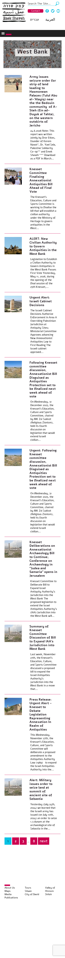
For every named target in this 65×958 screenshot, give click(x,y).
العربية (50, 19)
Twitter (52, 11)
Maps (8, 891)
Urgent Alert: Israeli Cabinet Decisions (40, 301)
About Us (10, 887)
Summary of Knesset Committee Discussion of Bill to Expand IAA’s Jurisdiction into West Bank (42, 637)
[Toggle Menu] (8, 34)
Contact (35, 10)
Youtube (58, 11)
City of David (32, 894)
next (43, 841)
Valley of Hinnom (50, 889)
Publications (11, 897)
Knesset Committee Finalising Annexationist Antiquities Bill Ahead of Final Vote (41, 180)
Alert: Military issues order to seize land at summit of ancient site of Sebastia (41, 789)
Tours (28, 887)
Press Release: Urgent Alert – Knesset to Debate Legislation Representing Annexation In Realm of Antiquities (40, 714)
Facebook (47, 11)
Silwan (28, 891)
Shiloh (48, 894)
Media (8, 894)
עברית (34, 19)
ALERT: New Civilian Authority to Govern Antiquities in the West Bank (43, 246)
